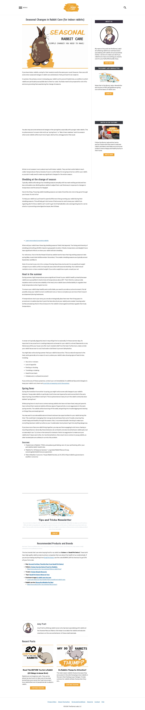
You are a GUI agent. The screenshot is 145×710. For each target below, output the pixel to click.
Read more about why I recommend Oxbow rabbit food (44, 569)
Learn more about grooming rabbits (37, 240)
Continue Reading (38, 688)
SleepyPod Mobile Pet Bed (44, 582)
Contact (97, 702)
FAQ (103, 702)
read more (109, 63)
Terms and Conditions (78, 702)
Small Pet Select (49, 557)
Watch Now (109, 154)
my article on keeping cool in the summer (56, 383)
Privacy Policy (52, 702)
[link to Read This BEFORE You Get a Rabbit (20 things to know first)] (37, 656)
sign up (109, 93)
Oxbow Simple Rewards (39, 572)
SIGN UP (55, 533)
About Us (90, 702)
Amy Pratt (41, 624)
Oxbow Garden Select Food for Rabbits (44, 567)
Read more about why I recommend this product (42, 584)
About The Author (64, 702)
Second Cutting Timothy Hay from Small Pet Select (46, 564)
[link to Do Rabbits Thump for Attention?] (72, 656)
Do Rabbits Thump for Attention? (72, 670)
